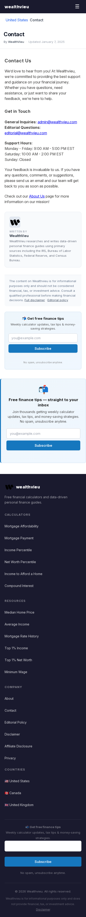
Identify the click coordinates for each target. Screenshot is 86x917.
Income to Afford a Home (23, 574)
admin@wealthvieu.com (57, 122)
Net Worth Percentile (20, 562)
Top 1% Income (16, 648)
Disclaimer (12, 734)
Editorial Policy (16, 722)
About (9, 698)
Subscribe (43, 348)
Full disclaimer (35, 300)
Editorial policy (57, 300)
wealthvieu (17, 6)
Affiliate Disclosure (18, 746)
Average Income (17, 624)
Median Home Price (19, 612)
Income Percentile (18, 550)
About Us (37, 196)
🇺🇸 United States (17, 781)
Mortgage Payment (19, 538)
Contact (10, 710)
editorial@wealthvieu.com (26, 133)
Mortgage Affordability (22, 526)
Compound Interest (19, 586)
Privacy (10, 758)
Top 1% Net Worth (18, 660)
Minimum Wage (16, 672)
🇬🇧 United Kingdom (19, 805)
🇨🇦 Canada (13, 793)
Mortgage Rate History (22, 636)
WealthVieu (16, 42)
